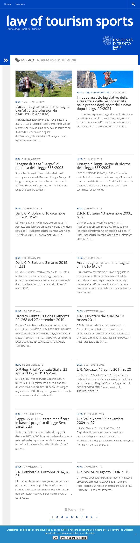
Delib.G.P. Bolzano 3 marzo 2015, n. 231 (41, 264)
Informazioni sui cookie (73, 537)
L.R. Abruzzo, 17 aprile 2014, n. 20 (104, 369)
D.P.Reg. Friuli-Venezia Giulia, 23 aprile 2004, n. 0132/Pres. (41, 371)
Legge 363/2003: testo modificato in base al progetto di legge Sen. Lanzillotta (42, 423)
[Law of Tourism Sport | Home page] (70, 22)
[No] (135, 534)
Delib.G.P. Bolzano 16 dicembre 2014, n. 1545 (40, 215)
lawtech (20, 4)
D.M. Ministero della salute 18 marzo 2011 (100, 318)
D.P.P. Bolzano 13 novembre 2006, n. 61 (104, 215)
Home (7, 4)
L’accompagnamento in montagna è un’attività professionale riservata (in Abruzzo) (42, 110)
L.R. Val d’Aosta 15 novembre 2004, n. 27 (100, 421)
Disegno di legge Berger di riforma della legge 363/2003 (104, 166)
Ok (55, 537)
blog (18, 102)
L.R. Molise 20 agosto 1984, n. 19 (103, 472)
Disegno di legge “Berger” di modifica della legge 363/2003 (39, 166)
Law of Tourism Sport (97, 92)
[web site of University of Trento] (118, 41)
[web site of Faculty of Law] (118, 48)
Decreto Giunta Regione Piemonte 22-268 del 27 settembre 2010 (42, 318)
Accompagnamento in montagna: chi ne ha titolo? (103, 264)
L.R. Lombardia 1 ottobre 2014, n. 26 (42, 474)
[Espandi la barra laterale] (6, 60)
